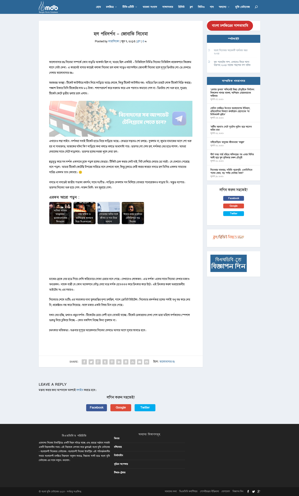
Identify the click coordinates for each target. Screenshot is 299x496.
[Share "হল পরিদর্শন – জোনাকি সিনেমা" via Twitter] (91, 361)
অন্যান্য (222, 7)
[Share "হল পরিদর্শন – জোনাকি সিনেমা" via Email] (139, 361)
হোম (98, 7)
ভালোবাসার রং (167, 362)
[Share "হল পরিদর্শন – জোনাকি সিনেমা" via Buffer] (125, 361)
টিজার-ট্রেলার (119, 472)
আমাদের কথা (171, 491)
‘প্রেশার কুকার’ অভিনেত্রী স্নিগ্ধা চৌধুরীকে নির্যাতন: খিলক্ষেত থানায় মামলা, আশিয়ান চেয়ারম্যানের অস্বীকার (232, 92)
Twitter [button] (145, 408)
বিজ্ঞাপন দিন (238, 491)
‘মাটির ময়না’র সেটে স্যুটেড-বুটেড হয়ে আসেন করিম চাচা (231, 128)
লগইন (79, 390)
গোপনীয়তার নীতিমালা (209, 491)
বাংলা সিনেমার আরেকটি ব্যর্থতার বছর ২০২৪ (230, 52)
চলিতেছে (118, 447)
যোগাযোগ (225, 491)
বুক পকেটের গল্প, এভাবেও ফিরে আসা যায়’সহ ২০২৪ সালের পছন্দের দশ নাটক (232, 63)
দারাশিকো (113, 41)
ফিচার (116, 438)
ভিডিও (201, 7)
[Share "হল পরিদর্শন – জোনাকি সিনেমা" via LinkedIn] (118, 361)
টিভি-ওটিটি (128, 7)
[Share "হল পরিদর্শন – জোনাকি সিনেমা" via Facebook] (84, 361)
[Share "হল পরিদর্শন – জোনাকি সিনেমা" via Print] (146, 361)
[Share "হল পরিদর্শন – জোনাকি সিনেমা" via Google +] (98, 361)
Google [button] (121, 408)
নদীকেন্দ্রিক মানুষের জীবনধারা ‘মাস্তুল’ (227, 142)
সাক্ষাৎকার (167, 7)
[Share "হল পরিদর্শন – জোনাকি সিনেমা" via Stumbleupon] (132, 361)
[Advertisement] (120, 252)
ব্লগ (191, 7)
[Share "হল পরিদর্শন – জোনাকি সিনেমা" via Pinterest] (111, 361)
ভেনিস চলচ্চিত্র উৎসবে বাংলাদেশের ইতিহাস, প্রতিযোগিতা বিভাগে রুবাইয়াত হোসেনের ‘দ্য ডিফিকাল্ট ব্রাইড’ (230, 111)
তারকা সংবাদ (150, 7)
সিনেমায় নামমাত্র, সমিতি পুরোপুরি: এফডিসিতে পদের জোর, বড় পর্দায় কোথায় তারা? (231, 171)
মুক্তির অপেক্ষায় (121, 464)
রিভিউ (181, 7)
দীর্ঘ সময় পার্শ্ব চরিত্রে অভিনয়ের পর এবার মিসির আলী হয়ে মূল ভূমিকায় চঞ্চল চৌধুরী (232, 156)
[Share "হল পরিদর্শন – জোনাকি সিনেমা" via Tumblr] (105, 361)
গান (212, 7)
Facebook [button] (96, 408)
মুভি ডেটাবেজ (242, 7)
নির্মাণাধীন (118, 455)
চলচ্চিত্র (110, 7)
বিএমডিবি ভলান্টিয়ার (188, 491)
